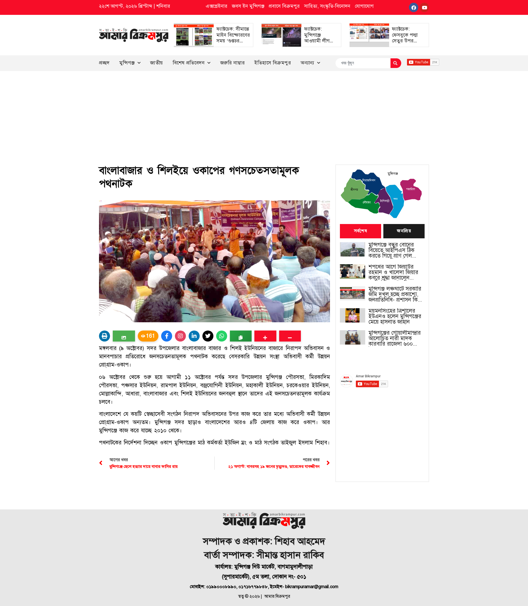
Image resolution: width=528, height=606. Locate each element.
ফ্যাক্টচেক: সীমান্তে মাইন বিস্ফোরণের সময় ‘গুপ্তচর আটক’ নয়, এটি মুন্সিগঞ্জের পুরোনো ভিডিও (233, 44)
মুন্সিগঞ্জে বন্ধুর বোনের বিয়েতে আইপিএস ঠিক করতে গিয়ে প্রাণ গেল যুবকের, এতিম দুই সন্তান (394, 250)
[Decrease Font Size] (290, 336)
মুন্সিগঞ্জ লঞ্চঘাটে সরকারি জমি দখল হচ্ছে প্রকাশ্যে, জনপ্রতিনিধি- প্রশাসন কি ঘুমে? (395, 294)
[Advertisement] (264, 112)
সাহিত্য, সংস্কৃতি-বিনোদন (327, 6)
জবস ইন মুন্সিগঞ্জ (248, 6)
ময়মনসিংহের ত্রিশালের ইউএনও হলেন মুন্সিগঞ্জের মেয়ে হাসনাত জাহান (395, 316)
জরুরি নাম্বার (232, 63)
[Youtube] (424, 7)
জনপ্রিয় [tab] (404, 231)
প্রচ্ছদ (104, 63)
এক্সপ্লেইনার (216, 6)
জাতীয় (156, 63)
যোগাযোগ (364, 6)
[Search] (396, 63)
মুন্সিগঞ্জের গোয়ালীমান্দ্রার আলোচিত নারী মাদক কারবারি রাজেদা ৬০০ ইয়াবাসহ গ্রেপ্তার (395, 338)
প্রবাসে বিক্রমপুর (284, 6)
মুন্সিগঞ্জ (127, 63)
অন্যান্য (307, 63)
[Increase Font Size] (265, 336)
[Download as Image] (124, 336)
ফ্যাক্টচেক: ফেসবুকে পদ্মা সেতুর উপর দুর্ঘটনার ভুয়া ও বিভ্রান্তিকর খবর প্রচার (406, 44)
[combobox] (363, 63)
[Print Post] (104, 336)
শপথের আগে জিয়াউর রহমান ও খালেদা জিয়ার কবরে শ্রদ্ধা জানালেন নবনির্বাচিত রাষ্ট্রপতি (393, 272)
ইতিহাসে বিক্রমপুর (272, 63)
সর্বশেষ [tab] (360, 231)
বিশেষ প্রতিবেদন (189, 63)
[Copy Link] (241, 336)
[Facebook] (413, 7)
